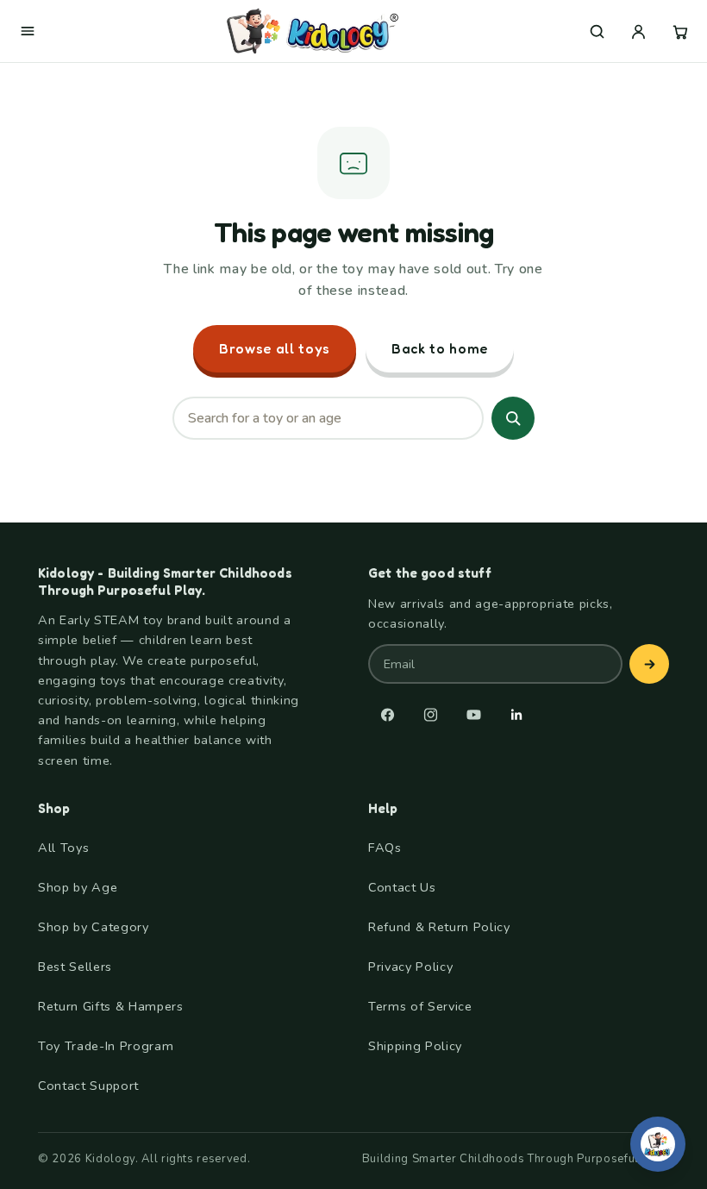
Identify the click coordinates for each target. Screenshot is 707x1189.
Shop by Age (77, 887)
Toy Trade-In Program (105, 1045)
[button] (597, 31)
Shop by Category (93, 927)
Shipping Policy (415, 1045)
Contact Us (402, 887)
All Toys (63, 847)
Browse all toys (274, 348)
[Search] (513, 418)
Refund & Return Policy (439, 927)
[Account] (638, 31)
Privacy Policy (410, 966)
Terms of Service (420, 1006)
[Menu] (28, 31)
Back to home (439, 348)
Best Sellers (75, 966)
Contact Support (88, 1085)
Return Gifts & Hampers (111, 1006)
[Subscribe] (649, 664)
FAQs (385, 847)
